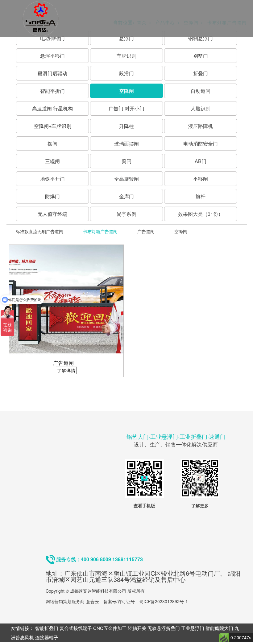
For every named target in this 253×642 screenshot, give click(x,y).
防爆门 (52, 196)
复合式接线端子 (76, 628)
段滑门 (126, 73)
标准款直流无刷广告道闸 (39, 231)
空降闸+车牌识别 (52, 126)
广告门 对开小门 (126, 108)
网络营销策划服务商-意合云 (72, 601)
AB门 (200, 161)
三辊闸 (52, 161)
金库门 (126, 196)
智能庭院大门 (219, 628)
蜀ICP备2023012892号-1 (163, 601)
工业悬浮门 (192, 628)
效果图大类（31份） (200, 213)
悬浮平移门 (52, 55)
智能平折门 (52, 90)
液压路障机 (200, 126)
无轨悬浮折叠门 (163, 628)
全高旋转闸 (126, 178)
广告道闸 (146, 231)
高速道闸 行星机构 (52, 108)
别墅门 (200, 55)
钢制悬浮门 (200, 38)
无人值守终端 (52, 213)
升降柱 (126, 126)
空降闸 (126, 90)
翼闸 (126, 161)
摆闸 (52, 143)
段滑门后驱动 (52, 73)
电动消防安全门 (200, 143)
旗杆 (200, 196)
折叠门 (200, 73)
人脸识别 (200, 108)
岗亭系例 (126, 213)
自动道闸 (200, 90)
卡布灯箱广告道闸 (100, 231)
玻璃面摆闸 (126, 143)
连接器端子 (46, 637)
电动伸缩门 (52, 38)
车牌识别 (126, 55)
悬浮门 (126, 38)
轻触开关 (137, 628)
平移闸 (200, 178)
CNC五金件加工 (109, 628)
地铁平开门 (52, 178)
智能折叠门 (46, 628)
